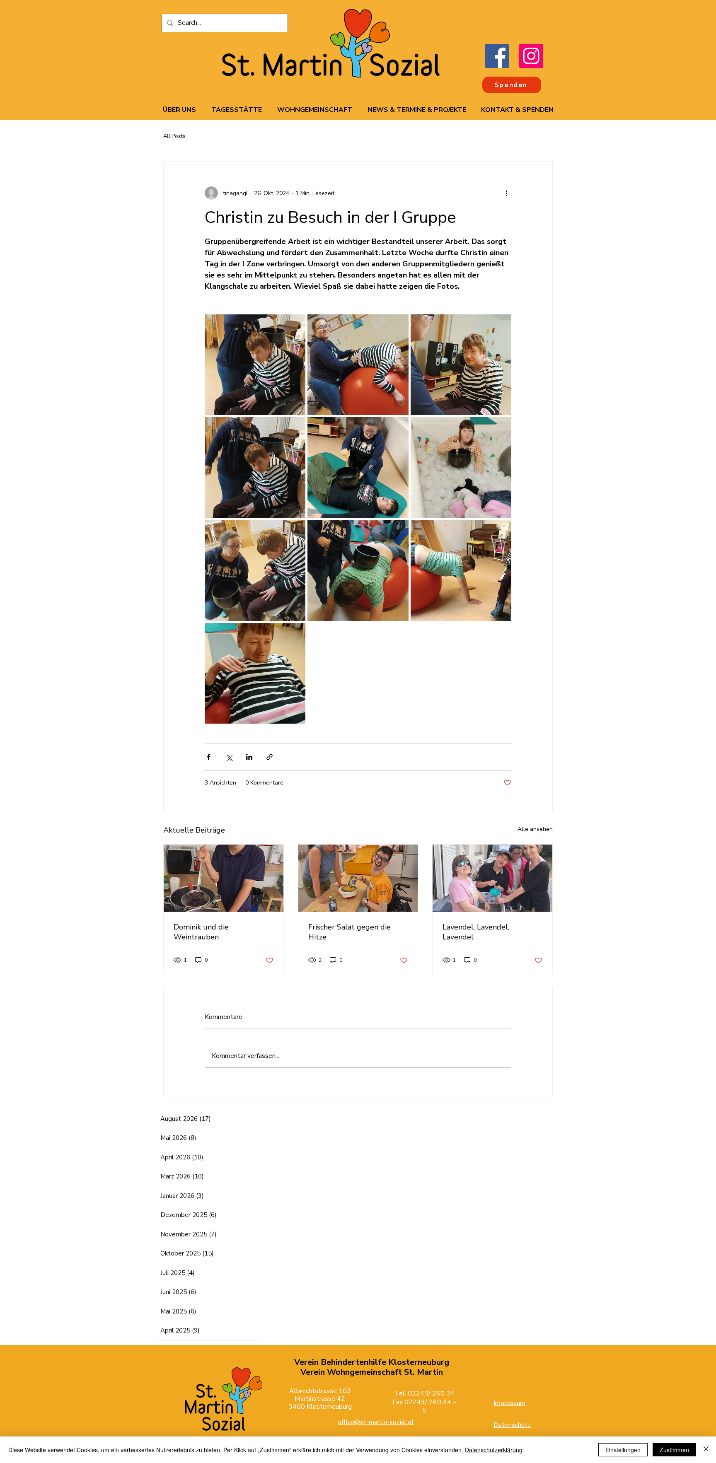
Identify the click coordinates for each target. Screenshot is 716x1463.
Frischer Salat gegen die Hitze (349, 932)
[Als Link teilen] (269, 757)
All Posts (174, 136)
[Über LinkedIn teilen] (249, 757)
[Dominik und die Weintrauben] (223, 878)
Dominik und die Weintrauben (201, 932)
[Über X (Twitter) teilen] (229, 757)
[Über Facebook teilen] (209, 757)
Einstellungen (623, 1450)
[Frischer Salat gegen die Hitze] (358, 878)
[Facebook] (497, 56)
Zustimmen (674, 1450)
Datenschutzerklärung (493, 1450)
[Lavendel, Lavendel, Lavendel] (492, 878)
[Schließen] (706, 1449)
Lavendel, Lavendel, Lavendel (476, 932)
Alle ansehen (535, 829)
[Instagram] (531, 56)
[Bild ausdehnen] (255, 364)
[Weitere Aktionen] (506, 193)
